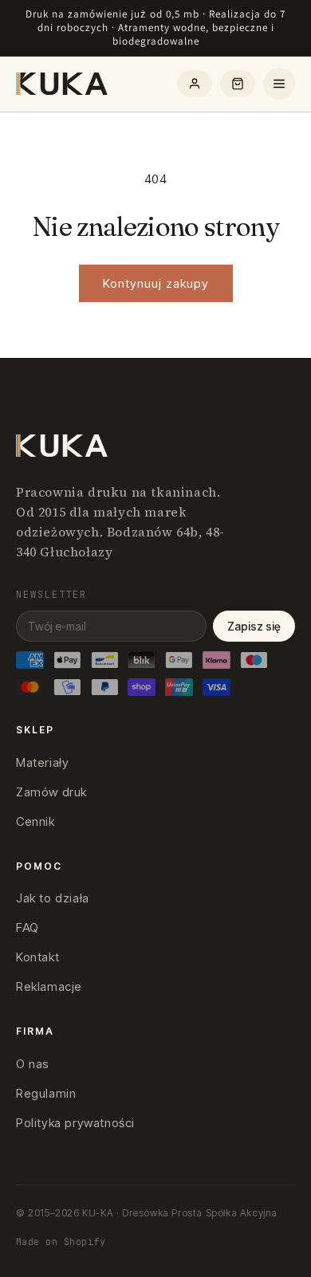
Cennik (35, 821)
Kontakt (37, 957)
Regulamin (46, 1093)
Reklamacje (49, 986)
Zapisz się (254, 626)
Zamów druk (51, 792)
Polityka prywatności (75, 1122)
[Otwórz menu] (279, 84)
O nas (32, 1063)
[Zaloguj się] (194, 83)
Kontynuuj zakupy (156, 283)
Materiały (42, 762)
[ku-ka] (63, 84)
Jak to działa (52, 898)
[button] (237, 83)
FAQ (27, 927)
